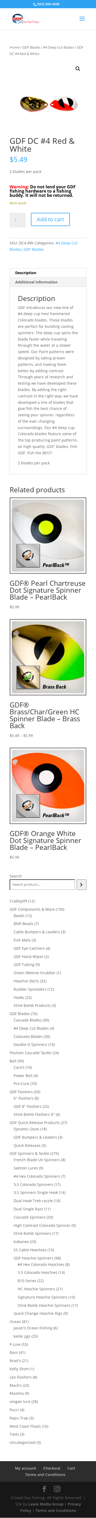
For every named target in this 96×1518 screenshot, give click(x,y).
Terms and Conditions (45, 1474)
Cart (71, 1468)
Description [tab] (25, 272)
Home (14, 47)
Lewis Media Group (45, 1504)
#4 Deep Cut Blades (58, 47)
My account (25, 1468)
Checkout (52, 1468)
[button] (78, 69)
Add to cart (50, 219)
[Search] (81, 884)
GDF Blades (31, 47)
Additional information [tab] (36, 282)
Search (16, 876)
